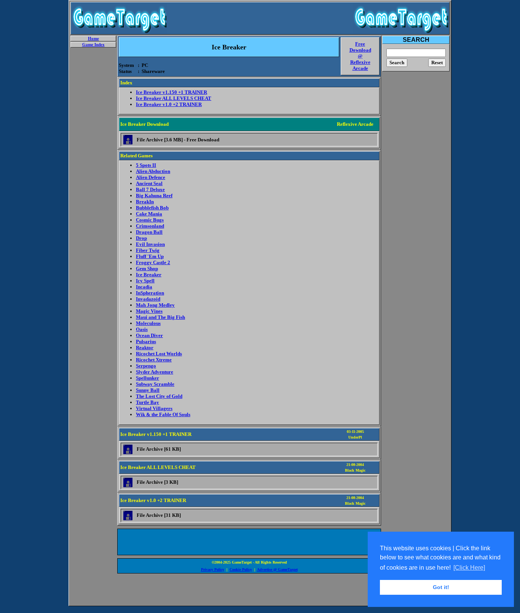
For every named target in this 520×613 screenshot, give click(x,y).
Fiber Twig (148, 250)
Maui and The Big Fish (160, 317)
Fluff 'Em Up (150, 256)
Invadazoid (148, 299)
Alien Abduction (153, 171)
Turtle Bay (147, 402)
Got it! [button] (441, 587)
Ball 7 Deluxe (150, 189)
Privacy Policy (212, 569)
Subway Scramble (155, 384)
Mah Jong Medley (155, 305)
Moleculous (148, 323)
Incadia (144, 287)
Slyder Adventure (154, 372)
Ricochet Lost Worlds (159, 353)
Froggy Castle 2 (153, 262)
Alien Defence (150, 177)
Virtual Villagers (154, 408)
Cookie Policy (241, 569)
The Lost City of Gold (159, 396)
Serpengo (146, 366)
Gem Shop (147, 268)
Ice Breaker (148, 274)
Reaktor (144, 347)
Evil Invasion (150, 244)
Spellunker (147, 378)
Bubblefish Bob (152, 208)
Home (93, 38)
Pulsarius (146, 341)
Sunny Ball (148, 390)
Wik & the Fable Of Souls (163, 414)
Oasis (142, 329)
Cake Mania (149, 214)
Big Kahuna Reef (154, 195)
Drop (141, 238)
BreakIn (145, 201)
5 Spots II (146, 165)
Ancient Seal (149, 183)
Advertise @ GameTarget (277, 569)
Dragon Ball (149, 232)
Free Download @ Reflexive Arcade (360, 56)
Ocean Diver (149, 335)
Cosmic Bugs (150, 220)
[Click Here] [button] (469, 567)
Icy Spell (145, 281)
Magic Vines (149, 311)
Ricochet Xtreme (154, 360)
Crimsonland (150, 226)
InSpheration (150, 293)
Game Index (93, 45)
